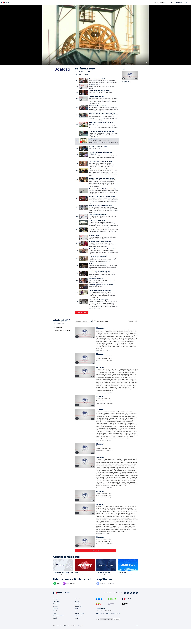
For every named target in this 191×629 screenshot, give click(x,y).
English (64, 626)
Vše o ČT (55, 618)
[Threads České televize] (136, 593)
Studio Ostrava (78, 606)
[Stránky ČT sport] (112, 599)
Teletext (55, 606)
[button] (95, 35)
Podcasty (55, 608)
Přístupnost (80, 626)
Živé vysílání (56, 601)
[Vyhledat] (91, 321)
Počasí (54, 611)
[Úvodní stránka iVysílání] (7, 2)
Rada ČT (77, 608)
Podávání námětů (79, 613)
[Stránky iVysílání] (126, 599)
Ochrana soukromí (72, 626)
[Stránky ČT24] (99, 599)
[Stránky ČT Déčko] (98, 604)
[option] (103, 619)
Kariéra (76, 611)
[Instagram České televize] (125, 593)
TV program (56, 599)
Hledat (172, 2)
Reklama (77, 601)
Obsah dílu (78, 75)
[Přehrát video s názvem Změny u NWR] (95, 34)
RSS (137, 626)
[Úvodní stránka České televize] (61, 593)
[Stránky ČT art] (111, 604)
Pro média (77, 599)
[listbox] (110, 619)
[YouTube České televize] (131, 593)
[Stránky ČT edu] (125, 604)
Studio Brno (78, 603)
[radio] (62, 327)
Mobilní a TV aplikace (58, 615)
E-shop (55, 613)
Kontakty (77, 618)
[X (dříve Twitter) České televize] (134, 593)
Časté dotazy (78, 615)
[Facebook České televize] (128, 593)
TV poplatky (56, 603)
